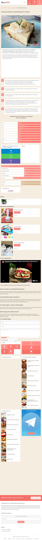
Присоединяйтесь (36, 498)
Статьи (13, 538)
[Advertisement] (21, 67)
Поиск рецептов (29, 538)
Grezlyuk (23, 184)
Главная (5, 538)
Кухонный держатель (19, 242)
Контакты (23, 538)
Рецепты (9, 538)
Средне (26, 173)
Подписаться (31, 433)
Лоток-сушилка (17, 226)
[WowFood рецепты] (5, 2)
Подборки (18, 538)
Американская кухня (6, 166)
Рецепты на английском (6, 529)
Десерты (23, 181)
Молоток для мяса (18, 210)
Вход (34, 538)
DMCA (37, 538)
